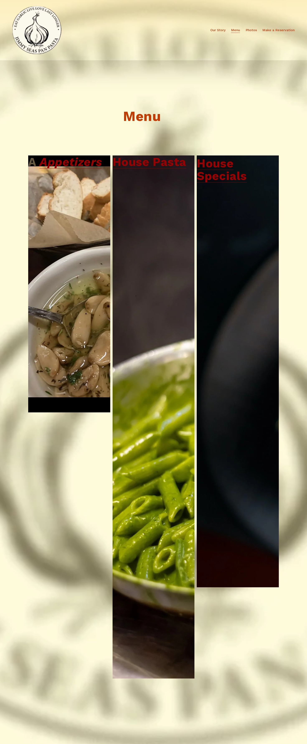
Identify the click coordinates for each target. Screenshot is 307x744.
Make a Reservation (278, 30)
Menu (235, 30)
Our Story (218, 30)
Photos (251, 30)
